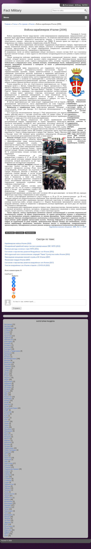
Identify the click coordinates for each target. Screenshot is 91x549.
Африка (7, 532)
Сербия (6, 473)
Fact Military (12, 10)
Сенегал (7, 471)
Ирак (6, 393)
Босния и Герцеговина (12, 351)
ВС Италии (10, 233)
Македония (8, 431)
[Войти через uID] (13, 278)
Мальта (7, 439)
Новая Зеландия (10, 450)
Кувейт (6, 418)
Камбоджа (8, 399)
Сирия (6, 477)
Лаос (6, 419)
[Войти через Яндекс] (13, 289)
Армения (7, 338)
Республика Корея (10, 408)
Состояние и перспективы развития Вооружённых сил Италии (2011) (29, 252)
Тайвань (7, 488)
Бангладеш (8, 341)
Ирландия (7, 385)
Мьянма (7, 444)
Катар (6, 402)
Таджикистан (9, 484)
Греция (6, 370)
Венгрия (7, 360)
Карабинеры (30, 233)
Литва (6, 427)
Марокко (7, 440)
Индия (6, 379)
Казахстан (8, 397)
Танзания (7, 490)
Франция (7, 505)
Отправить (16, 308)
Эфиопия (7, 522)
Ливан (6, 423)
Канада (6, 400)
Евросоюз (7, 530)
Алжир (6, 332)
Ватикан (7, 357)
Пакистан (7, 458)
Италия (6, 391)
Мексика (7, 435)
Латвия (6, 421)
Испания (7, 389)
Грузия (6, 372)
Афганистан (8, 339)
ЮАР (6, 524)
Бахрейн (7, 343)
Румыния (7, 467)
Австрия (7, 326)
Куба (6, 416)
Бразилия (7, 353)
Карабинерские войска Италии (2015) (18, 243)
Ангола (6, 334)
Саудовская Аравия (11, 469)
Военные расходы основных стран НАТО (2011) (22, 249)
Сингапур (7, 475)
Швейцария (8, 515)
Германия (7, 366)
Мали (6, 433)
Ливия (6, 425)
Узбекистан (8, 498)
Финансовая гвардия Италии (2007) (17, 260)
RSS (85, 5)
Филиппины (8, 501)
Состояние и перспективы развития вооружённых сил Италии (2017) (29, 262)
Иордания (7, 383)
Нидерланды (8, 448)
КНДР (6, 410)
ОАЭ (6, 454)
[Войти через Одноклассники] (13, 296)
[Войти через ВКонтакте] (13, 282)
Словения (7, 480)
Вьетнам (7, 364)
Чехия (6, 509)
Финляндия (8, 503)
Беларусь (7, 345)
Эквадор (7, 518)
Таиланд (7, 486)
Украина (7, 499)
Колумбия (7, 412)
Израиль (7, 378)
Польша (7, 465)
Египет (6, 376)
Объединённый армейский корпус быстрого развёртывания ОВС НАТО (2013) (32, 246)
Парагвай (7, 459)
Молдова (7, 437)
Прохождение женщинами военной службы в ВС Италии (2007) (27, 257)
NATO (6, 534)
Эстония (7, 520)
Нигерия (7, 446)
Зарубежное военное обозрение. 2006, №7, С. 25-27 (67, 227)
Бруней (6, 355)
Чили (6, 513)
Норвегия (7, 452)
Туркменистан (9, 494)
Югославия (8, 526)
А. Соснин (19, 233)
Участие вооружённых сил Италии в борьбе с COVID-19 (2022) (27, 265)
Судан (6, 482)
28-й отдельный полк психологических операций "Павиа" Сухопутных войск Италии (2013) (37, 254)
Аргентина (8, 336)
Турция (6, 496)
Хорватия (7, 507)
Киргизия (7, 404)
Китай (6, 406)
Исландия (7, 387)
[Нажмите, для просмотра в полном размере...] (76, 97)
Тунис (6, 492)
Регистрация (69, 5)
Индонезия (8, 381)
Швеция (7, 517)
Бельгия (7, 347)
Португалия (8, 463)
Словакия (7, 478)
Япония (6, 528)
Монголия (7, 442)
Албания (7, 330)
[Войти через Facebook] (13, 285)
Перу (6, 461)
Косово (6, 414)
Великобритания (10, 359)
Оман (6, 456)
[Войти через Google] (14, 293)
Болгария (7, 349)
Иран (6, 395)
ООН (6, 536)
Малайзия (7, 429)
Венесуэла (8, 362)
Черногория (8, 511)
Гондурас (7, 368)
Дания (6, 374)
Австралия (8, 324)
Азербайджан (9, 328)
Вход (79, 5)
